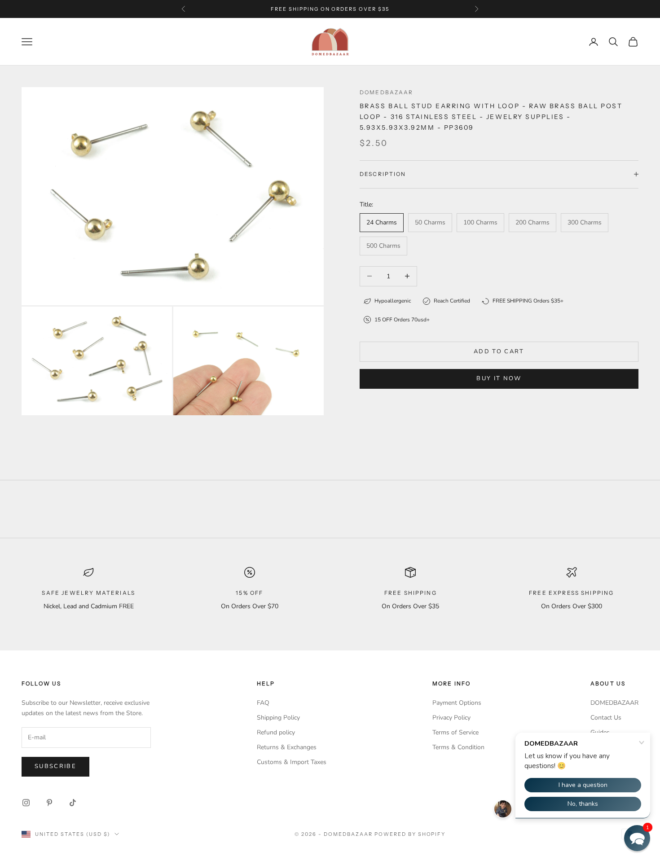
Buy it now (498, 378)
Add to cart (499, 351)
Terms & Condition (458, 747)
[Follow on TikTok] (72, 802)
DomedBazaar (387, 92)
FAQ (263, 702)
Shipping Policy (278, 717)
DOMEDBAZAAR (614, 702)
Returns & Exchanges (287, 747)
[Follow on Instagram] (26, 802)
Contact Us (605, 717)
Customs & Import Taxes (291, 762)
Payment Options (456, 702)
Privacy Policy (451, 717)
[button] (637, 838)
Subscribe (55, 766)
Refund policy (276, 732)
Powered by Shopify (410, 834)
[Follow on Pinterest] (49, 802)
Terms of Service (455, 732)
